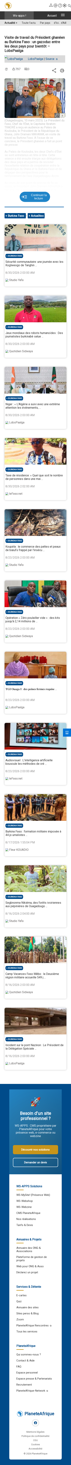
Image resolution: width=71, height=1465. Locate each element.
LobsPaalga (35, 59)
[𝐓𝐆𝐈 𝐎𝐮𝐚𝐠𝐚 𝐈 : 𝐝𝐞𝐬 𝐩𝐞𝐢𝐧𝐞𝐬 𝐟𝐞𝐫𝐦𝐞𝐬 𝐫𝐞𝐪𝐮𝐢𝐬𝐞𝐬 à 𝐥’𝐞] (35, 665)
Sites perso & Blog (27, 1313)
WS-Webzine (24, 1207)
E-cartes (21, 1295)
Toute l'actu (29, 22)
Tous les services (26, 1331)
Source (50, 59)
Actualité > (11, 22)
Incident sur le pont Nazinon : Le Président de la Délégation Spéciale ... (34, 1046)
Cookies (35, 1444)
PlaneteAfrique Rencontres (32, 1325)
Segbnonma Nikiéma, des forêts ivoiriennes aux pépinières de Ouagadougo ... (33, 904)
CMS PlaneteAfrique (28, 1213)
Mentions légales (35, 1431)
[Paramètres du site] (64, 5)
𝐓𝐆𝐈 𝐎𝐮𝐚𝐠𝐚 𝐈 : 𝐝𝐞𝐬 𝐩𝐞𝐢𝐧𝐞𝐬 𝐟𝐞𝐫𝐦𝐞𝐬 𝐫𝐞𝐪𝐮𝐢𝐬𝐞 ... (31, 689)
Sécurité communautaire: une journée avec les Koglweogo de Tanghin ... (34, 263)
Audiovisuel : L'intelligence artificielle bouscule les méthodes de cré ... (29, 762)
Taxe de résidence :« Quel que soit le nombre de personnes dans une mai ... (34, 477)
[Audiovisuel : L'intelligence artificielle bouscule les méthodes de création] (35, 736)
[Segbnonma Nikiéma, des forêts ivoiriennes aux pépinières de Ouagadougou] (35, 878)
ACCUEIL (52, 15)
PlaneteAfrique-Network (30, 1390)
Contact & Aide (25, 1360)
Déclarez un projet (27, 1272)
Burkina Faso (16, 215)
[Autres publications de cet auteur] (15, 59)
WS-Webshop (24, 1201)
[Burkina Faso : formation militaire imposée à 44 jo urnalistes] (35, 807)
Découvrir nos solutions (35, 1149)
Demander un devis (35, 1162)
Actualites (37, 215)
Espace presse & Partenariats (34, 1378)
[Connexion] (51, 5)
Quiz (19, 1301)
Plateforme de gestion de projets (31, 1258)
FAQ (18, 1366)
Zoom (20, 1319)
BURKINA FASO (15, 256)
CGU (35, 1440)
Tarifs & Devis (24, 1225)
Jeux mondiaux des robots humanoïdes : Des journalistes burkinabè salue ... (34, 334)
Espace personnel (27, 1372)
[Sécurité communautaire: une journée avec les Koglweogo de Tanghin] (35, 237)
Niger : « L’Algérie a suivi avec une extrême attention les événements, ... (32, 405)
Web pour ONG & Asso (30, 1266)
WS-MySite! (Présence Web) (33, 1195)
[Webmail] (55, 5)
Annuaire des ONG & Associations (28, 1249)
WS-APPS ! (19, 15)
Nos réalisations (26, 1219)
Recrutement (24, 1384)
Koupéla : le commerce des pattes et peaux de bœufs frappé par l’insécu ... (33, 548)
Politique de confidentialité (35, 1436)
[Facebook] (35, 1422)
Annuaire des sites (27, 1307)
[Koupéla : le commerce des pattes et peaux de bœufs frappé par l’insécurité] (35, 522)
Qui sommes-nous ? (28, 1354)
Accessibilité (35, 1448)
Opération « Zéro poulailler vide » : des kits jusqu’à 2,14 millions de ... (32, 619)
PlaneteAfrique (39, 1413)
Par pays (45, 22)
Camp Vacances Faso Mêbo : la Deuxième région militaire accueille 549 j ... (32, 975)
